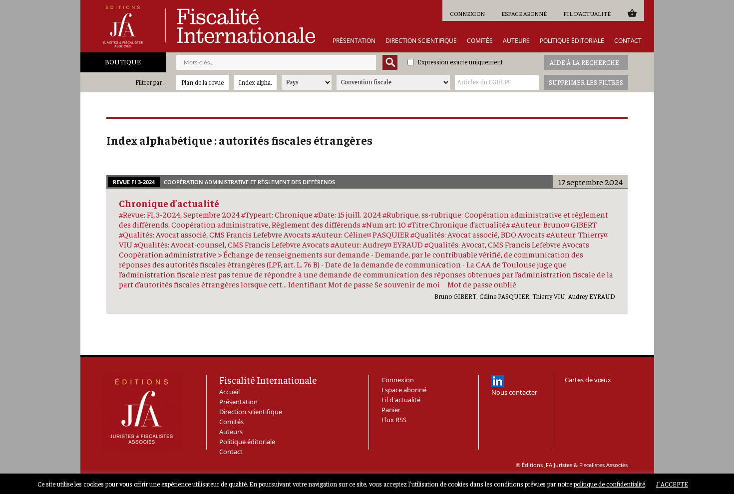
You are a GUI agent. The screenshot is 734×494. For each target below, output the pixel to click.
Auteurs (516, 41)
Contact (628, 41)
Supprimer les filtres (586, 82)
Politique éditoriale (572, 41)
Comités (480, 41)
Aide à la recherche (584, 62)
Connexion (467, 13)
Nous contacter (514, 392)
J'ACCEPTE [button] (672, 484)
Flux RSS (393, 419)
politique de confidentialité (609, 484)
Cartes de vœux (588, 379)
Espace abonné (524, 13)
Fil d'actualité (587, 13)
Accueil (229, 391)
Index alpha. (255, 82)
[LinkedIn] (497, 381)
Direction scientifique (421, 41)
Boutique (123, 61)
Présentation (354, 41)
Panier (632, 12)
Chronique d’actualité (169, 203)
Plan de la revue (202, 82)
